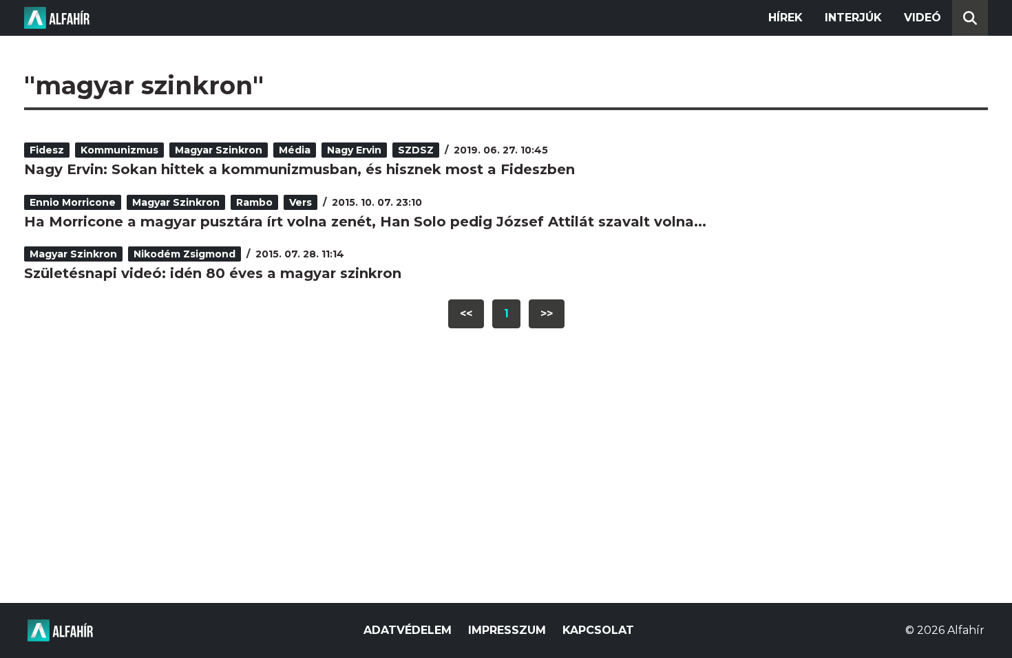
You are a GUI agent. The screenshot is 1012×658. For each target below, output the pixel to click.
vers (300, 202)
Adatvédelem (407, 630)
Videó (922, 17)
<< (466, 313)
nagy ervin (354, 150)
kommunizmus (119, 150)
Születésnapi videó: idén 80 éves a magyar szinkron (212, 273)
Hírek (785, 17)
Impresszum (507, 630)
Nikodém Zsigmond (184, 254)
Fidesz (47, 150)
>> (546, 313)
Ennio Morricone (73, 202)
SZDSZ (416, 150)
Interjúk (853, 17)
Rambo (254, 202)
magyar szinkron (218, 150)
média (294, 150)
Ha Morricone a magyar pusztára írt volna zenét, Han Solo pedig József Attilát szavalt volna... (365, 221)
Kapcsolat (598, 630)
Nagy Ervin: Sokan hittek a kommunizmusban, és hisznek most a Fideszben (299, 169)
